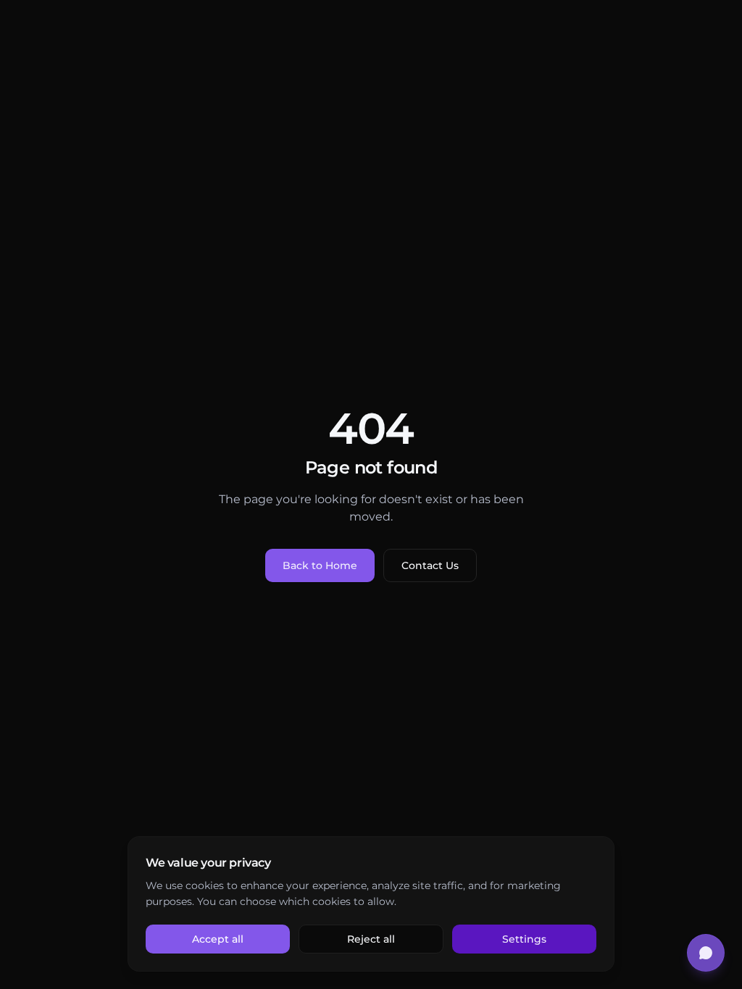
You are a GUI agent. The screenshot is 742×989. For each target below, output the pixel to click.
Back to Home (320, 565)
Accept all (217, 939)
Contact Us (430, 565)
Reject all (371, 939)
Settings (524, 939)
